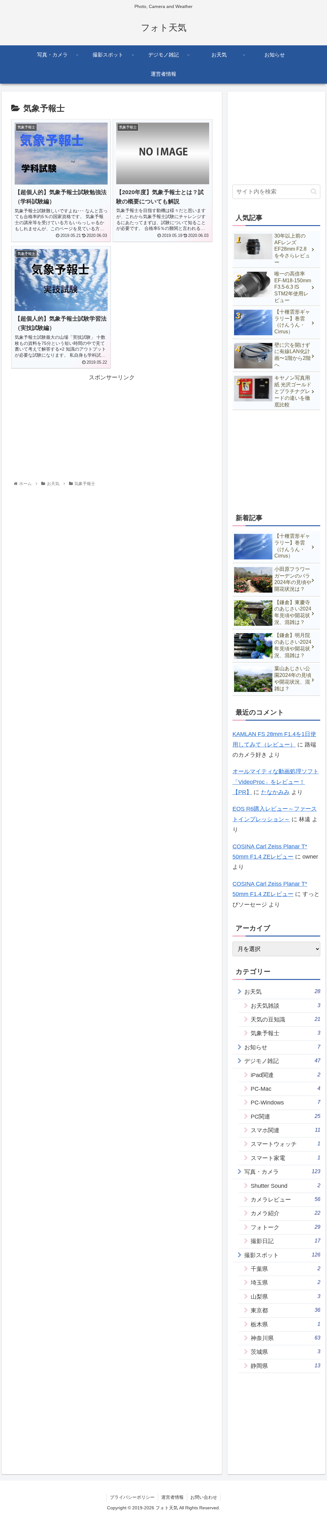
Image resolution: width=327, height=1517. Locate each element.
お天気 (282, 991)
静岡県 (285, 1365)
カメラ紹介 (285, 1213)
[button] (313, 191)
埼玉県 (285, 1282)
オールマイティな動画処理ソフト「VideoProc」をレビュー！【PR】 (275, 781)
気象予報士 (285, 1033)
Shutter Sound (285, 1185)
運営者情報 (172, 1497)
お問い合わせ (203, 1497)
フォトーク (285, 1227)
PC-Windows (285, 1102)
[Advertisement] (111, 427)
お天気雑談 (285, 1005)
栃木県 (285, 1324)
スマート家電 (285, 1158)
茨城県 (285, 1351)
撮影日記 (285, 1241)
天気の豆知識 (285, 1019)
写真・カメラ (282, 1171)
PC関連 (285, 1116)
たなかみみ (275, 792)
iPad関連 (285, 1075)
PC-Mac (285, 1088)
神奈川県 (285, 1338)
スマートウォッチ (285, 1144)
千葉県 (285, 1268)
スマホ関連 (285, 1130)
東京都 (285, 1310)
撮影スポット (282, 1255)
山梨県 (285, 1296)
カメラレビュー (285, 1199)
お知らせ (282, 1047)
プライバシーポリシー (132, 1497)
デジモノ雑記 (282, 1061)
